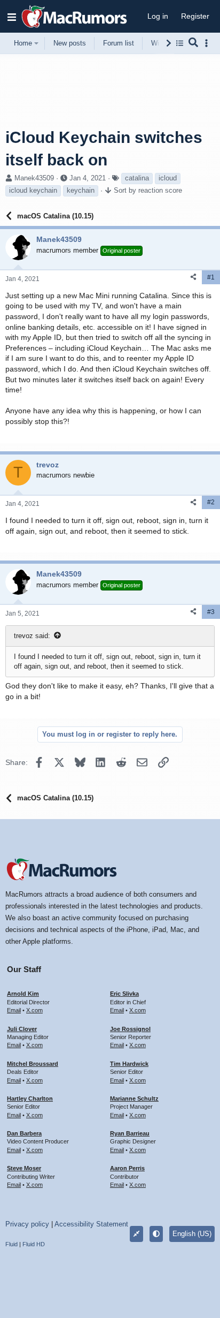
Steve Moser (24, 1168)
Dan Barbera (24, 1133)
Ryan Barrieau (130, 1133)
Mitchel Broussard (32, 1064)
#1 (211, 277)
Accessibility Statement (91, 1224)
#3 (211, 612)
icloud (168, 178)
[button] (11, 17)
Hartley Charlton (30, 1098)
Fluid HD (33, 1244)
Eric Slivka (124, 993)
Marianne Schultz (134, 1098)
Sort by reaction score (148, 190)
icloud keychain (33, 190)
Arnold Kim (23, 993)
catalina (137, 178)
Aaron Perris (127, 1168)
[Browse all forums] (179, 43)
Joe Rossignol (130, 1029)
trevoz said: (32, 636)
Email (14, 1010)
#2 (211, 502)
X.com (34, 1010)
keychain (81, 190)
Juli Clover (22, 1029)
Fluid (11, 1244)
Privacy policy (27, 1224)
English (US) (191, 1234)
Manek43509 (34, 178)
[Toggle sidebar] (208, 43)
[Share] (193, 277)
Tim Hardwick (129, 1064)
